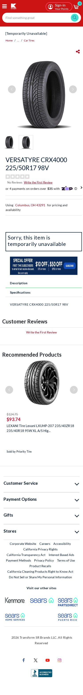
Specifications (20, 292)
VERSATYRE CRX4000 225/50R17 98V (36, 164)
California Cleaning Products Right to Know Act (40, 571)
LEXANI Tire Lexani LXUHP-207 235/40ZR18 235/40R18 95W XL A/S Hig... (40, 428)
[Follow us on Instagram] (59, 660)
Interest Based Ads (61, 555)
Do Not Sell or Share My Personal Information (40, 577)
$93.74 (14, 419)
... (18, 40)
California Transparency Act (26, 555)
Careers (45, 544)
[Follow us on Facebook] (23, 660)
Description (18, 283)
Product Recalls (40, 566)
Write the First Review (38, 182)
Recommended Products (32, 354)
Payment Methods (18, 560)
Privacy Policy (44, 560)
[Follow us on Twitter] (35, 660)
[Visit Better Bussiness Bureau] (41, 673)
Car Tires (29, 40)
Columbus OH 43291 (30, 205)
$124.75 (12, 414)
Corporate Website (23, 544)
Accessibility (62, 544)
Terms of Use (66, 560)
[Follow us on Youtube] (47, 660)
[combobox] (41, 18)
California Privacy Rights (40, 549)
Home (9, 40)
